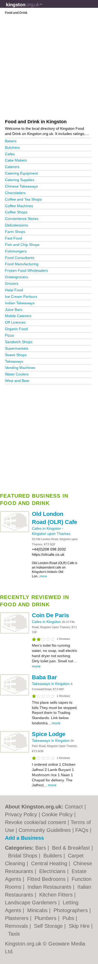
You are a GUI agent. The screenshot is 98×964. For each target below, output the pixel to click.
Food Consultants (19, 258)
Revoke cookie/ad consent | (38, 822)
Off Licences (15, 322)
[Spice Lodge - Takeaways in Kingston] (14, 751)
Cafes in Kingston (47, 528)
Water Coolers (16, 374)
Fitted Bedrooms (47, 879)
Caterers (12, 167)
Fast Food (13, 238)
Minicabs (38, 910)
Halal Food (14, 290)
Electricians (53, 871)
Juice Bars (13, 309)
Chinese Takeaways (21, 186)
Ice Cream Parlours (21, 296)
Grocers (11, 283)
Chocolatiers (15, 193)
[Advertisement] (49, 437)
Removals (17, 926)
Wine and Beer (17, 381)
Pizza (9, 335)
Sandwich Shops (18, 342)
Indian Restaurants (50, 887)
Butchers (12, 147)
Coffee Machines (19, 206)
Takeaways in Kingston (51, 684)
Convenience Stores (21, 219)
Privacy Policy (21, 814)
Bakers (10, 141)
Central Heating (50, 863)
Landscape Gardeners (31, 902)
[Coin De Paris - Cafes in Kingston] (14, 632)
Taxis (14, 934)
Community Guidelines (45, 830)
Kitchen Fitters (56, 895)
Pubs (69, 918)
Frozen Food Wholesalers (26, 270)
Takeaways (14, 361)
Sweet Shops (16, 355)
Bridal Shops (23, 855)
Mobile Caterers (18, 316)
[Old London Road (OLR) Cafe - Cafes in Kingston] (14, 531)
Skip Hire (80, 926)
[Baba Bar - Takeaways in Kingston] (14, 694)
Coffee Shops (16, 212)
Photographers (71, 910)
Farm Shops (15, 232)
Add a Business (24, 838)
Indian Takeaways (19, 303)
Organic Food (16, 329)
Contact (74, 806)
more (43, 576)
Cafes (10, 154)
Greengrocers (16, 277)
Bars (41, 848)
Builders (53, 855)
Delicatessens (16, 225)
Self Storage (49, 926)
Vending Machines (20, 368)
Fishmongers (16, 251)
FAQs (81, 830)
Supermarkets (16, 348)
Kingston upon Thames (51, 534)
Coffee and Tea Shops (23, 199)
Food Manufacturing (21, 264)
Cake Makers (16, 160)
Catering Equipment (21, 173)
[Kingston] (42, 8)
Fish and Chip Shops (22, 245)
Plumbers (46, 918)
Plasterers (17, 918)
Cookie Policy (57, 814)
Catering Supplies (19, 180)
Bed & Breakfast (71, 848)
